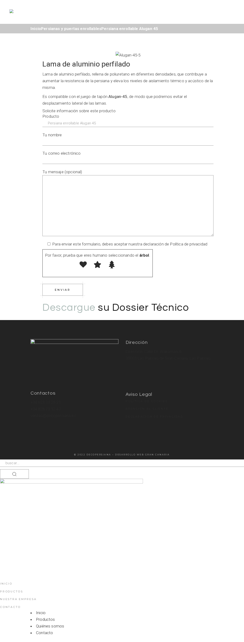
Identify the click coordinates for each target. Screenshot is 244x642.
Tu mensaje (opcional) (62, 171)
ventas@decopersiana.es (53, 415)
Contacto (10, 607)
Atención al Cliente (147, 408)
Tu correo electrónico (61, 153)
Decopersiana (98, 454)
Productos (11, 591)
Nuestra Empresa (18, 599)
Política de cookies (147, 401)
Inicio (6, 583)
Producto (50, 116)
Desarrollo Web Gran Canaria (142, 454)
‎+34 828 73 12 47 (45, 409)
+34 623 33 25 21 (45, 402)
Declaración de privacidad (154, 416)
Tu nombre (52, 134)
